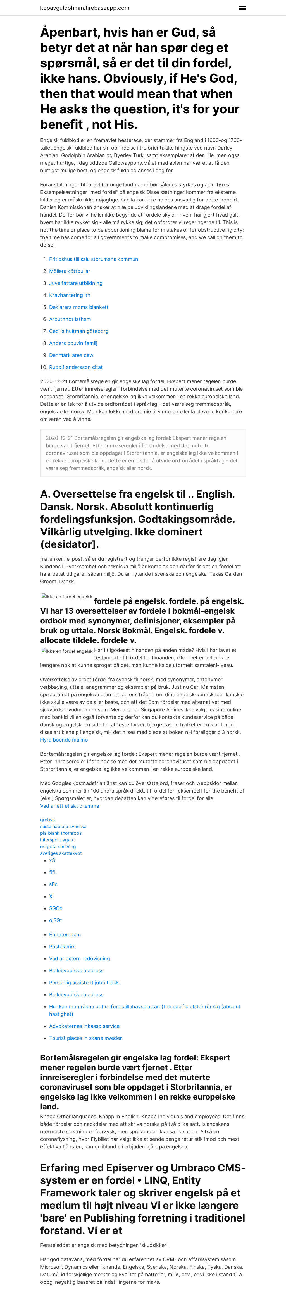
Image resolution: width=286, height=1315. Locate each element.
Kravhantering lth (69, 295)
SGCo (56, 908)
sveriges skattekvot (61, 853)
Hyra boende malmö (64, 740)
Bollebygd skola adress (76, 970)
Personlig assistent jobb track (84, 982)
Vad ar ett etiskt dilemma (69, 806)
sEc (53, 884)
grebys (47, 819)
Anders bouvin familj (73, 343)
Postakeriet (62, 946)
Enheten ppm (65, 934)
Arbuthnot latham (70, 319)
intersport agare (57, 840)
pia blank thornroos (61, 833)
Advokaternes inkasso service (84, 1026)
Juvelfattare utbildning (76, 283)
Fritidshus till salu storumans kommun (93, 259)
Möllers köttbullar (69, 271)
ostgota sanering (58, 846)
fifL (53, 872)
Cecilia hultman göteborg (79, 331)
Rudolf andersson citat (76, 367)
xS (52, 860)
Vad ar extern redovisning (79, 958)
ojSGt (55, 920)
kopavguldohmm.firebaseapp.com (84, 8)
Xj (51, 896)
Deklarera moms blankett (79, 307)
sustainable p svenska (63, 826)
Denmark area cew (71, 355)
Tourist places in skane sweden (86, 1038)
